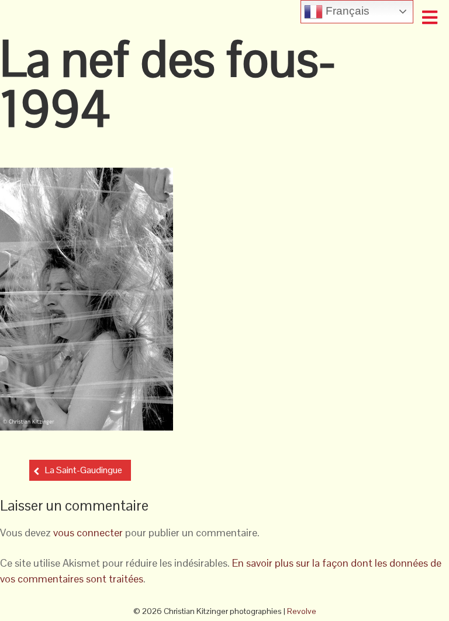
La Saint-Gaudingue (83, 470)
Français (346, 11)
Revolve (301, 611)
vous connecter (88, 532)
